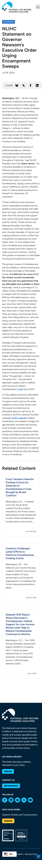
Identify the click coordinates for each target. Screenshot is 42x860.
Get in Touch (11, 786)
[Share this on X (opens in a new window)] (23, 85)
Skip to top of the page (38, 856)
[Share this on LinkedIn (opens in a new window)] (37, 85)
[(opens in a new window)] (4, 800)
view (21, 505)
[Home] (16, 7)
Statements (8, 22)
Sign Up (8, 771)
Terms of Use (31, 854)
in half (20, 389)
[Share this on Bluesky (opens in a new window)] (16, 85)
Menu (38, 8)
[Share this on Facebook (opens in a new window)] (30, 85)
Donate (8, 821)
